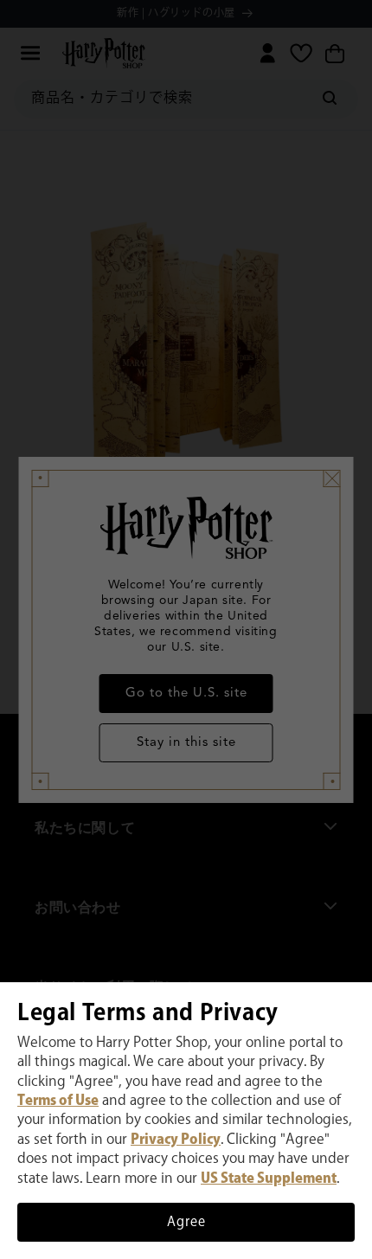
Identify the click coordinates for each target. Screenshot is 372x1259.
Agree (186, 1222)
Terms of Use (58, 1101)
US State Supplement (269, 1179)
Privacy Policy (176, 1140)
